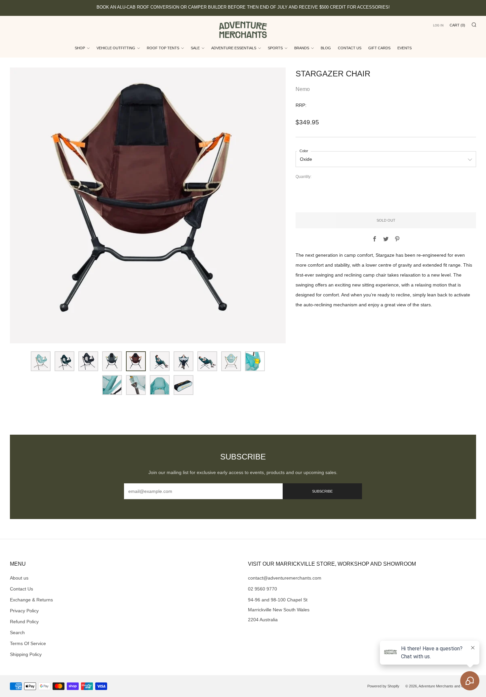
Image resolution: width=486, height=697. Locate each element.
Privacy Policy (24, 610)
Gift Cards (379, 48)
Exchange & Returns (31, 599)
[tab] (41, 361)
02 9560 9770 (262, 588)
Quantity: (303, 177)
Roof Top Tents (163, 48)
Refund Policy (24, 621)
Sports (275, 48)
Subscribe (322, 491)
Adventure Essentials (233, 48)
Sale (195, 48)
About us (19, 578)
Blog (326, 48)
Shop (80, 48)
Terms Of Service (28, 643)
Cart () (457, 25)
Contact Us (349, 48)
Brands (301, 48)
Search (17, 632)
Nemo (303, 89)
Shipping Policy (26, 654)
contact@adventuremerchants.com (284, 578)
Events (404, 48)
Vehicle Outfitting (116, 48)
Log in (438, 25)
